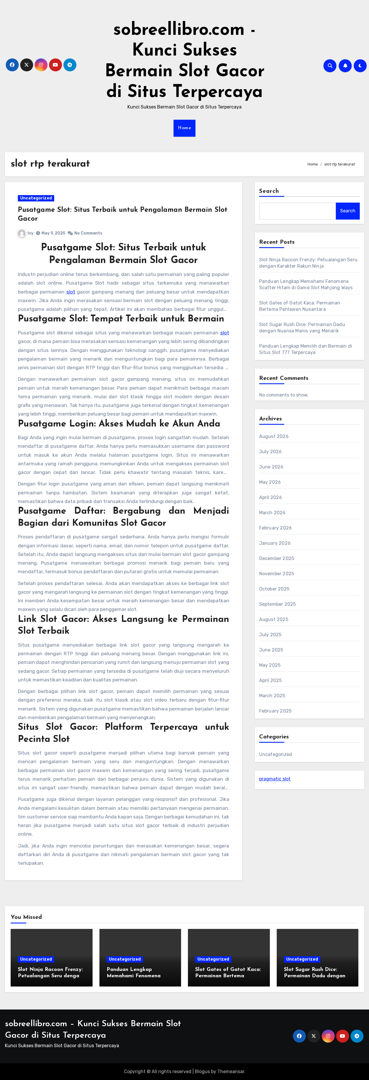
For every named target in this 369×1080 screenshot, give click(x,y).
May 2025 (270, 665)
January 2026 (275, 543)
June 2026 (271, 467)
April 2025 (270, 680)
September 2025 (277, 604)
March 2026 (272, 512)
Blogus (202, 1071)
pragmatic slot (275, 779)
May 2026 (270, 482)
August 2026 (274, 436)
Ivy (30, 233)
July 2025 (270, 634)
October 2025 (274, 589)
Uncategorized (36, 198)
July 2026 (270, 451)
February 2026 (275, 528)
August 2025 (273, 619)
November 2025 (276, 573)
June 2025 (271, 650)
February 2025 (275, 711)
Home (184, 128)
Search (269, 191)
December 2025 (276, 558)
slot (70, 292)
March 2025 (272, 695)
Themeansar (230, 1071)
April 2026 (270, 497)
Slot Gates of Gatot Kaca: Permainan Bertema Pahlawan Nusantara (228, 976)
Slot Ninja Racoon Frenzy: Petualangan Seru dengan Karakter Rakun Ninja (50, 976)
